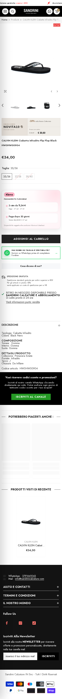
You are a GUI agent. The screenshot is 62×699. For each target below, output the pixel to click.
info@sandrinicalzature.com (29, 579)
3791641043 (29, 576)
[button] (51, 91)
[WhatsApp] (49, 11)
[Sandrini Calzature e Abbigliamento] (31, 11)
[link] (16, 468)
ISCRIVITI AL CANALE (31, 397)
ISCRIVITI (48, 656)
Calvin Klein (31, 541)
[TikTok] (34, 623)
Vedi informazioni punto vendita (23, 302)
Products (15, 19)
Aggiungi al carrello (31, 239)
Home (4, 19)
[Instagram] (20, 623)
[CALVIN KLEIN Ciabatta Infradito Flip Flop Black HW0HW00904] (31, 517)
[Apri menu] (5, 11)
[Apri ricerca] (12, 11)
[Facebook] (6, 623)
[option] (31, 58)
